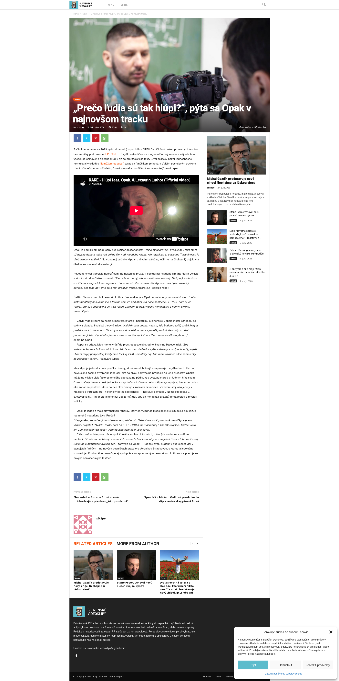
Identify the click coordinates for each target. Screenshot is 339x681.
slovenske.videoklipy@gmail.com (106, 648)
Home (76, 13)
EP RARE (111, 154)
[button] (331, 632)
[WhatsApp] (104, 138)
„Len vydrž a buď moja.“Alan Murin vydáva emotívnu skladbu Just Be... (247, 272)
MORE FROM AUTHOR (138, 543)
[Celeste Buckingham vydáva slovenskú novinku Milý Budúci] (217, 255)
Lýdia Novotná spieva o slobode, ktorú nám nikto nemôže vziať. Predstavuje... (245, 234)
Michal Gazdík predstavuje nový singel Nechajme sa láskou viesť (91, 586)
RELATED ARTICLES (93, 543)
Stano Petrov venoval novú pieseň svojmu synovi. (134, 584)
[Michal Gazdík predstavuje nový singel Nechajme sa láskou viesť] (93, 565)
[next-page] (197, 543)
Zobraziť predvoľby (318, 665)
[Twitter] (86, 138)
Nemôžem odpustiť (111, 163)
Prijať (253, 665)
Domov (207, 676)
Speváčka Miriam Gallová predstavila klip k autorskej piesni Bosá (171, 499)
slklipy (80, 127)
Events (124, 5)
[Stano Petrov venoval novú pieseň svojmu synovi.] (136, 565)
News (111, 5)
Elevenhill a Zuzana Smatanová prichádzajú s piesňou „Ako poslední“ (101, 499)
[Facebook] (77, 138)
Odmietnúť (285, 665)
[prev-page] (192, 543)
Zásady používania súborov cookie (283, 673)
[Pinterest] (95, 138)
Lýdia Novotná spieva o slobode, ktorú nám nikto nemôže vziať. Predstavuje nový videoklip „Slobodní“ (177, 587)
